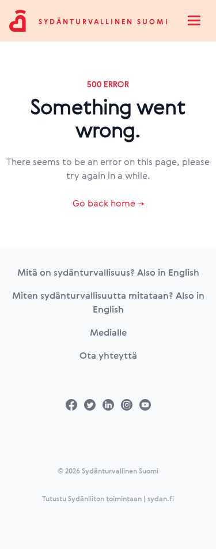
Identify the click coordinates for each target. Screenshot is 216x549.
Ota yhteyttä (108, 355)
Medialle (108, 332)
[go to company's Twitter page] (90, 405)
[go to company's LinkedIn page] (108, 405)
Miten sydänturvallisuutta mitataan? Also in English (108, 302)
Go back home (108, 203)
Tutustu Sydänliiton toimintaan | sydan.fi (108, 498)
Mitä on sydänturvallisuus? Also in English (108, 272)
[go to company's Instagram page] (126, 405)
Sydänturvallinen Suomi (104, 21)
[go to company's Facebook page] (71, 405)
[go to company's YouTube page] (145, 405)
